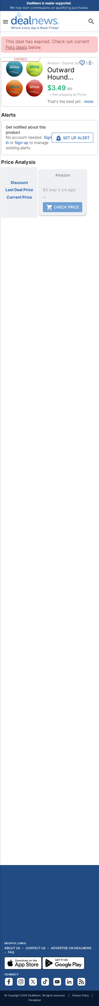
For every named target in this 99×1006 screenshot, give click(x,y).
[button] (49, 81)
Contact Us (35, 948)
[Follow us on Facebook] (8, 981)
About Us (12, 948)
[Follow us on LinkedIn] (69, 981)
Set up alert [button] (76, 137)
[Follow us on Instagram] (20, 981)
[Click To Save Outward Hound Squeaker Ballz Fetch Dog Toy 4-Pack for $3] (82, 63)
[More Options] (90, 62)
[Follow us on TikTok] (45, 981)
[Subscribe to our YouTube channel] (57, 981)
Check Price (66, 207)
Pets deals (16, 47)
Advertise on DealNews (71, 948)
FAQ (11, 952)
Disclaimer (35, 1000)
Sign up (21, 142)
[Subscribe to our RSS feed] (81, 981)
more (88, 101)
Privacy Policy (80, 995)
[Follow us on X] (33, 981)
